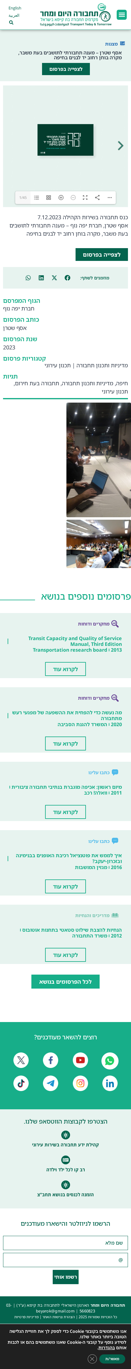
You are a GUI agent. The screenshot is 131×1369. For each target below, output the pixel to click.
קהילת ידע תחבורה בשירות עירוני (65, 1145)
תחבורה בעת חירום (37, 383)
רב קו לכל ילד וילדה (65, 1169)
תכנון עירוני (57, 365)
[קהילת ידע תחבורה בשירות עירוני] (65, 1135)
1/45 (23, 197)
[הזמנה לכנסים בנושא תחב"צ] (65, 1184)
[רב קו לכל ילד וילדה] (65, 1160)
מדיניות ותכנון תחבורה (102, 365)
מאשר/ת (112, 1358)
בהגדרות (106, 1347)
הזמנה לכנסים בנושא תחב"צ (65, 1194)
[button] (122, 15)
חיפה (122, 383)
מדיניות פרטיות (26, 1316)
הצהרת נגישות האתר (58, 1316)
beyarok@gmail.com (55, 1311)
